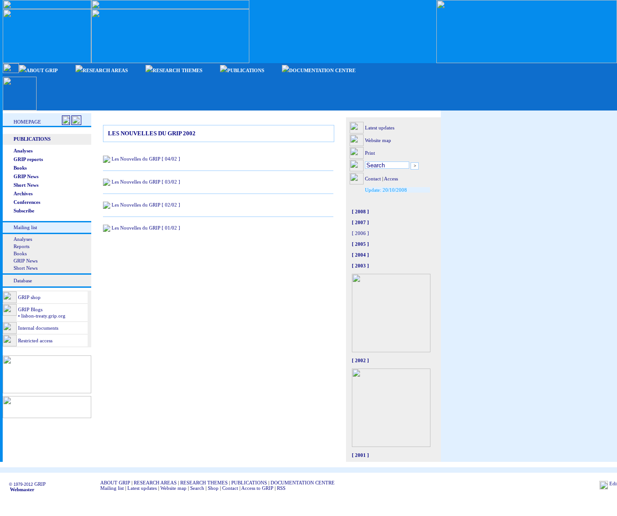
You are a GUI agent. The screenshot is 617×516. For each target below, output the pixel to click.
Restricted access (35, 340)
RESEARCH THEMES (204, 482)
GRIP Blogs (30, 309)
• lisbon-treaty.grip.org (41, 315)
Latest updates (379, 127)
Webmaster (19, 489)
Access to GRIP (257, 488)
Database (23, 280)
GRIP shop (29, 297)
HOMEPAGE (27, 121)
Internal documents (38, 328)
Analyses (23, 239)
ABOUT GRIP (115, 482)
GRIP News (25, 260)
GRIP (40, 484)
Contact (373, 178)
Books (20, 253)
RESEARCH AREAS (155, 482)
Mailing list (25, 227)
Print (370, 153)
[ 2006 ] (360, 233)
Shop (213, 488)
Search (197, 488)
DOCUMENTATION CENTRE (303, 482)
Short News (25, 268)
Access (391, 178)
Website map (378, 140)
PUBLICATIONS (249, 482)
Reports (21, 246)
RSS (281, 488)
